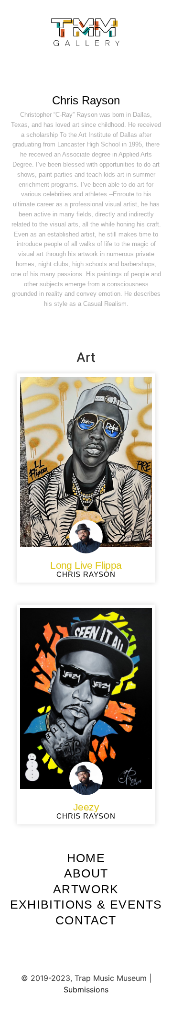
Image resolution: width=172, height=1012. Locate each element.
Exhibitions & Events (86, 904)
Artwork (86, 889)
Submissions (86, 989)
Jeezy (86, 806)
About (86, 873)
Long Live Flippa (85, 565)
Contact (86, 920)
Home (86, 858)
